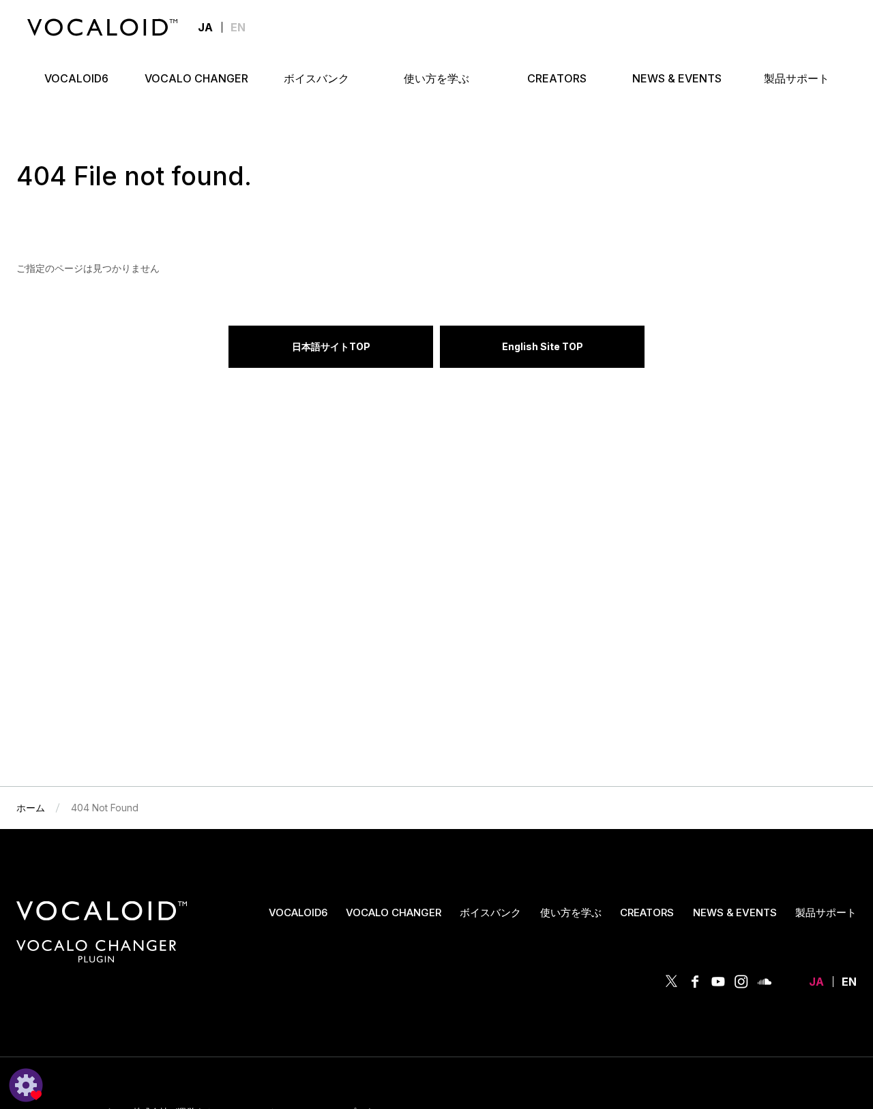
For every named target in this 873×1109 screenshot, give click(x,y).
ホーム (30, 807)
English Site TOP (542, 346)
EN (238, 27)
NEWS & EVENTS (735, 912)
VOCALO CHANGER (393, 912)
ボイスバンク (490, 912)
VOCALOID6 (298, 912)
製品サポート (826, 912)
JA (816, 981)
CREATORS (647, 912)
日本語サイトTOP (331, 346)
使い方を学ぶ (571, 912)
